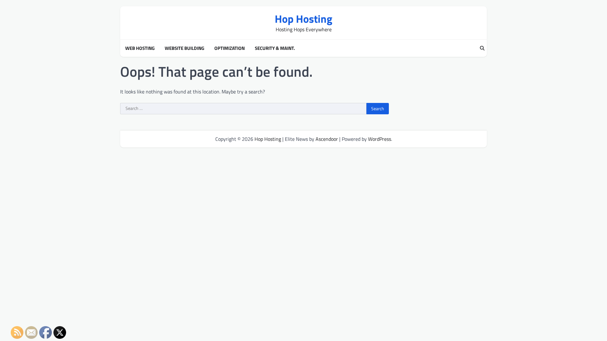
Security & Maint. (275, 48)
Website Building (184, 48)
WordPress (379, 139)
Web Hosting (140, 48)
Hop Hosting (303, 19)
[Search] (482, 48)
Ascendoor (327, 139)
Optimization (229, 48)
